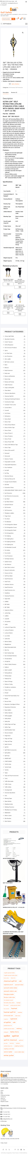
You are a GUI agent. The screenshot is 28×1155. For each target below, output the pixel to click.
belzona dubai (6, 978)
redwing (19, 1028)
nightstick (13, 1019)
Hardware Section (9, 584)
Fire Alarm (7, 519)
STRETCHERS (8, 761)
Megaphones (8, 644)
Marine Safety (8, 641)
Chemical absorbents (10, 393)
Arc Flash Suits (8, 353)
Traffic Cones (8, 784)
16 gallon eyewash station (9, 972)
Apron (6, 350)
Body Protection (9, 370)
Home (2, 1090)
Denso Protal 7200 (9, 442)
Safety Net (7, 721)
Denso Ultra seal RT (9, 450)
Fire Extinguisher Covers (11, 527)
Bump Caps (7, 379)
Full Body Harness (9, 558)
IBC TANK (7, 607)
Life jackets (7, 621)
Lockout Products (9, 630)
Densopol (7, 453)
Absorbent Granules (9, 339)
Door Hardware (8, 467)
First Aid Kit (7, 553)
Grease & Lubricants (10, 570)
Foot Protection (8, 556)
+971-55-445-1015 (5, 1114)
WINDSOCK (7, 812)
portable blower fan (8, 1025)
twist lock (12, 1043)
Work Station (8, 821)
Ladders (7, 616)
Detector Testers (9, 459)
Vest (6, 795)
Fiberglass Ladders (9, 513)
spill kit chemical (10, 1040)
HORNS (6, 601)
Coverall (7, 410)
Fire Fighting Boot (9, 539)
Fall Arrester (12, 87)
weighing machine (18, 1046)
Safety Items (14, 1032)
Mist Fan (7, 650)
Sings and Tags (8, 738)
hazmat (14, 1008)
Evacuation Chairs (9, 487)
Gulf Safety (6, 12)
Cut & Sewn (7, 413)
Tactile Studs (8, 767)
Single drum (8, 735)
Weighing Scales (9, 804)
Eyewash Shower (9, 504)
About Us (3, 1098)
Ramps (6, 698)
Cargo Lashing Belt (9, 387)
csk (20, 981)
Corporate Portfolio (5, 1095)
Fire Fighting (8, 536)
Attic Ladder (8, 359)
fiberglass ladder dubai (9, 997)
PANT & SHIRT (8, 670)
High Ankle (7, 598)
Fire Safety (7, 550)
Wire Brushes (8, 818)
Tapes (6, 772)
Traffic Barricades (9, 781)
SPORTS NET (8, 758)
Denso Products (9, 436)
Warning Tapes (8, 798)
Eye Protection (8, 493)
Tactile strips (8, 764)
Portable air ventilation (10, 687)
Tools (6, 778)
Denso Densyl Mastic (10, 424)
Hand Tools (7, 581)
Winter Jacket (8, 815)
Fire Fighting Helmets (10, 541)
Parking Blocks (8, 673)
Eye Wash (7, 499)
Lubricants (7, 638)
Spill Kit (6, 747)
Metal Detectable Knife (10, 647)
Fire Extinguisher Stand (10, 530)
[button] (22, 32)
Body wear (7, 373)
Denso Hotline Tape (9, 427)
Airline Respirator (9, 344)
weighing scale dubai (9, 1048)
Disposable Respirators (10, 464)
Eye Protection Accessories (12, 496)
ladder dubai (17, 1015)
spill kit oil (21, 1040)
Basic (6, 364)
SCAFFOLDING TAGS (10, 730)
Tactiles (7, 770)
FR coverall (6, 1005)
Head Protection (9, 587)
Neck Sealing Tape (9, 653)
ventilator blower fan (8, 1046)
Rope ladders (8, 710)
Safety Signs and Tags (10, 724)
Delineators (7, 416)
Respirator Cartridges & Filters (12, 704)
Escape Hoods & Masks (11, 481)
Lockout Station (9, 633)
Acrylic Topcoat (8, 342)
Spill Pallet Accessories (11, 750)
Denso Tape (8, 447)
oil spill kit (7, 1022)
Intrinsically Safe (8, 1015)
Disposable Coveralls (10, 461)
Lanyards (7, 618)
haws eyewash (6, 1008)
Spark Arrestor (8, 744)
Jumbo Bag (7, 613)
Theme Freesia (15, 1152)
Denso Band (8, 419)
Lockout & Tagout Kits (10, 627)
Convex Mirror (8, 407)
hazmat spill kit (10, 1012)
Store (2, 1093)
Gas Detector (8, 564)
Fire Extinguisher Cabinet (11, 524)
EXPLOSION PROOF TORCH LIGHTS (13, 490)
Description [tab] (6, 92)
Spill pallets (7, 752)
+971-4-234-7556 (5, 1112)
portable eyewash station (9, 1028)
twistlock (18, 1043)
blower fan (13, 978)
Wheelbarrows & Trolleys (11, 810)
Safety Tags (7, 727)
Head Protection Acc (10, 590)
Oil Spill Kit (7, 661)
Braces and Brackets (10, 376)
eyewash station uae (10, 991)
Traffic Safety (8, 787)
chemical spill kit (10, 981)
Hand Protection (9, 578)
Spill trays (7, 755)
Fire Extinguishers (9, 533)
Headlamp (7, 593)
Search (13, 19)
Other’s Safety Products (10, 664)
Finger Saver (8, 516)
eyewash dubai (19, 984)
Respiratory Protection (10, 707)
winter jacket (9, 1055)
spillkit (7, 1036)
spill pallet (6, 1043)
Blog (2, 1092)
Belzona (7, 367)
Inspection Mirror (9, 610)
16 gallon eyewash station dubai (10, 975)
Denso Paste (8, 430)
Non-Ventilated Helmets (11, 655)
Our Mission (3, 1100)
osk (14, 1022)
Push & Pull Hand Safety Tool (12, 695)
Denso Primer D (8, 433)
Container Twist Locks (10, 404)
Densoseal (7, 456)
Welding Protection (9, 807)
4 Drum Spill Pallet (9, 336)
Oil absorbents (8, 658)
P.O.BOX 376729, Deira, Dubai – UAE (9, 1)
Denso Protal (8, 439)
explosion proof (8, 984)
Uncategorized (8, 790)
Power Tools (8, 690)
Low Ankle (7, 636)
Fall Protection (19, 87)
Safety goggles (8, 715)
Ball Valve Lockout (9, 362)
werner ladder (8, 1052)
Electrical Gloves (9, 476)
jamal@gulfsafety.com (13, 3)
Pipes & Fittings (8, 681)
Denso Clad (7, 421)
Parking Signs (8, 675)
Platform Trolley (9, 684)
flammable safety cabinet (9, 1002)
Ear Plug (7, 473)
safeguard (6, 1032)
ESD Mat (7, 484)
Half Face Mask (8, 576)
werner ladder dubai (19, 1052)
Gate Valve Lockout (9, 567)
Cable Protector (8, 384)
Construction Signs (9, 402)
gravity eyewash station (15, 1005)
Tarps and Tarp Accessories (12, 775)
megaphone (6, 1019)
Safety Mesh (8, 718)
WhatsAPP (4, 4)
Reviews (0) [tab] (14, 92)
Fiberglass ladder (9, 994)
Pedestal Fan (8, 678)
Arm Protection (8, 356)
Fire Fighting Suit (9, 544)
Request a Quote (4, 1101)
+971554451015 (4, 3)
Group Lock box (8, 573)
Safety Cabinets (8, 713)
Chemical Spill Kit (9, 396)
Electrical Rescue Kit (10, 479)
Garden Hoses (8, 561)
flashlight (18, 1002)
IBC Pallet (7, 604)
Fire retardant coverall (8, 1000)
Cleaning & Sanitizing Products (12, 399)
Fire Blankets (8, 521)
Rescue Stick (8, 701)
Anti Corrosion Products (11, 347)
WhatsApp (4, 1121)
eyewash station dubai (10, 988)
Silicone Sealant (9, 733)
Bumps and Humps (9, 382)
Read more (8, 284)
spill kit (15, 1036)
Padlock (7, 667)
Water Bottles (8, 801)
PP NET (6, 693)
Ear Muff (7, 470)
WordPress (24, 1152)
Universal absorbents (10, 792)
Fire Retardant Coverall (10, 547)
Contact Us (3, 1096)
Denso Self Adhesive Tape (11, 444)
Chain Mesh (8, 390)
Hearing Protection (9, 596)
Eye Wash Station (9, 501)
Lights (6, 624)
